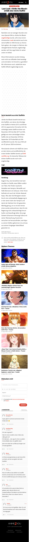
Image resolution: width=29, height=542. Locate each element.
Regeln (7, 400)
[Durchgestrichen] (8, 389)
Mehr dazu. (10, 242)
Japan (18, 6)
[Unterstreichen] (6, 389)
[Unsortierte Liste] (11, 389)
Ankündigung (12, 6)
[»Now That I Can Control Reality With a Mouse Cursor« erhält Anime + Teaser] (14, 340)
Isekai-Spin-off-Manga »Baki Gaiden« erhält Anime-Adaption (13, 265)
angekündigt (5, 38)
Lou (26, 503)
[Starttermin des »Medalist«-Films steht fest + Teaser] (14, 298)
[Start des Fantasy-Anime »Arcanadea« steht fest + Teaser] (14, 319)
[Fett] (3, 389)
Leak (11, 40)
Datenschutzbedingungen (18, 399)
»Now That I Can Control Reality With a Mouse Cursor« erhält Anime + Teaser (13, 350)
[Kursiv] (4, 389)
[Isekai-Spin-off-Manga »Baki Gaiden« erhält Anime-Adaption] (14, 256)
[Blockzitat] (13, 389)
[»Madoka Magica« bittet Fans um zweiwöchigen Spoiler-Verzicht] (14, 277)
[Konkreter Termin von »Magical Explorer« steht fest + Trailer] (14, 361)
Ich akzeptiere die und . (14, 400)
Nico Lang (5, 29)
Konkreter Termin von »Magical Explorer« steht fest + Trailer (11, 371)
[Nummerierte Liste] (9, 389)
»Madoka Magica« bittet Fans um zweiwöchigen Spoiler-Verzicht (12, 286)
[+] (14, 389)
